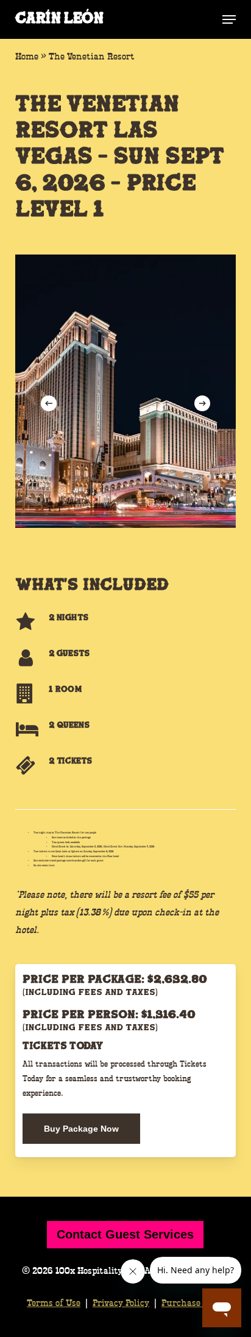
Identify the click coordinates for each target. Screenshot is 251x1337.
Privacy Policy (121, 1303)
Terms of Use (53, 1303)
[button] (229, 19)
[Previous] (49, 403)
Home (26, 57)
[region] (125, 391)
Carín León (59, 19)
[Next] (202, 403)
